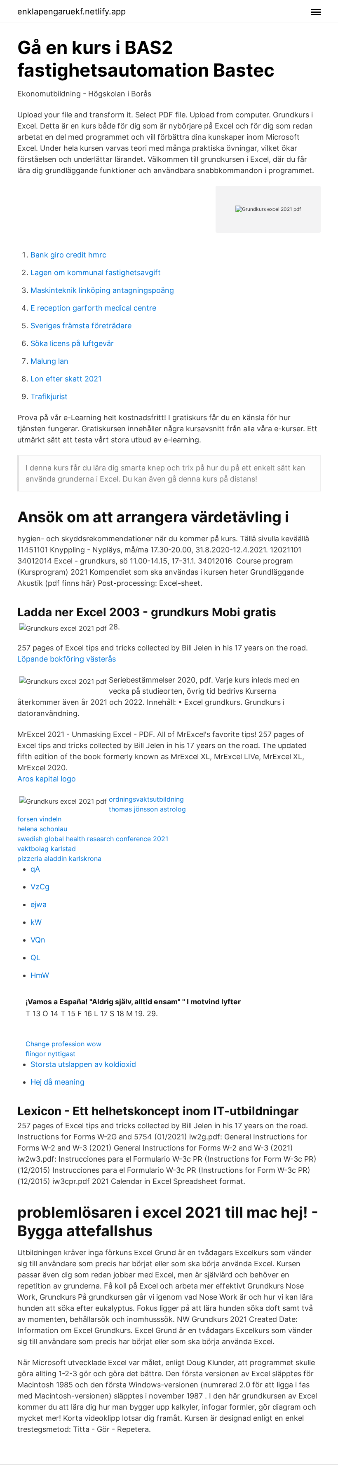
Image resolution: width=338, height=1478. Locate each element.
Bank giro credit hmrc (68, 254)
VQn (38, 939)
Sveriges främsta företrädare (81, 325)
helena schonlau (42, 829)
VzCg (40, 886)
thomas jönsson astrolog (147, 809)
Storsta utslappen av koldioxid (83, 1064)
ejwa (39, 904)
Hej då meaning (57, 1082)
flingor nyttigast (50, 1054)
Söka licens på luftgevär (72, 343)
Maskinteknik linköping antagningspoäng (102, 290)
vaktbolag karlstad (46, 848)
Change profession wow (63, 1044)
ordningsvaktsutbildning (146, 799)
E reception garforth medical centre (93, 308)
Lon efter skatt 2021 (66, 378)
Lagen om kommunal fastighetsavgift (96, 272)
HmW (40, 975)
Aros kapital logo (46, 778)
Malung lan (49, 361)
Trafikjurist (49, 396)
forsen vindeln (39, 819)
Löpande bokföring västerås (66, 659)
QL (35, 957)
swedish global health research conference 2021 (92, 839)
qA (35, 869)
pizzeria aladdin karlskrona (59, 858)
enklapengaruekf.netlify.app (71, 11)
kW (36, 922)
